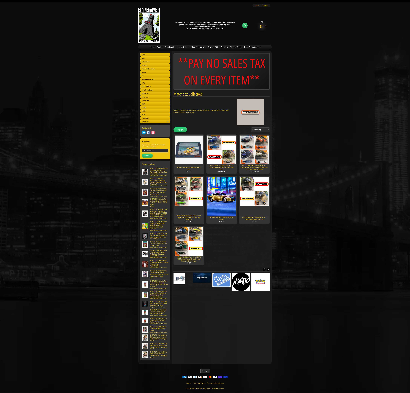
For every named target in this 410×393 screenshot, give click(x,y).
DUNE (143, 115)
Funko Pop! (145, 97)
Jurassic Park (145, 118)
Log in (257, 5)
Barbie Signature (146, 86)
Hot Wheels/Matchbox (148, 79)
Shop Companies (198, 47)
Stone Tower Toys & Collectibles (204, 388)
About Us (224, 47)
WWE (143, 83)
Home (152, 47)
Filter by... (180, 129)
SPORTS (144, 111)
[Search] (245, 25)
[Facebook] (148, 132)
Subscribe (147, 156)
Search (144, 55)
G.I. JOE (144, 107)
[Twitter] (144, 132)
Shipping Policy (235, 47)
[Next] (268, 269)
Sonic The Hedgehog (147, 90)
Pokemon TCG (213, 47)
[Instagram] (153, 132)
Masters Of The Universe (148, 69)
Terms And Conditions (252, 47)
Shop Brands (171, 47)
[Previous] (264, 269)
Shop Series (184, 47)
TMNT (143, 104)
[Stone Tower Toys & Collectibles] (149, 25)
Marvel (144, 72)
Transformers (145, 100)
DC (142, 76)
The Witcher (145, 93)
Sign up (265, 5)
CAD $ (204, 371)
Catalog (159, 47)
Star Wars (144, 65)
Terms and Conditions (215, 383)
